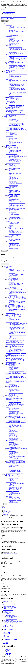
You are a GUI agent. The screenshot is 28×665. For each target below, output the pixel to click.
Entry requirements (10, 97)
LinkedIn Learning (13, 121)
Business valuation (13, 185)
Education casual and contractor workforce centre (16, 32)
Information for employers (15, 76)
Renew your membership (15, 148)
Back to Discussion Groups (7, 507)
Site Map (6, 633)
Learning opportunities (14, 120)
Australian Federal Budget (15, 234)
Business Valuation (13, 138)
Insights (8, 221)
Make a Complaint (10, 639)
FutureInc (11, 226)
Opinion (11, 225)
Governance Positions (14, 43)
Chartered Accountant (14, 98)
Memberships (9, 79)
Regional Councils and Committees (17, 40)
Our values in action (10, 54)
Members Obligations (14, 210)
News (7, 241)
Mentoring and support (11, 195)
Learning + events (7, 116)
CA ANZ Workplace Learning (16, 123)
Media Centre (9, 236)
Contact (6, 636)
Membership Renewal (6, 17)
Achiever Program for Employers (16, 105)
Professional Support (14, 157)
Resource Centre (10, 187)
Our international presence (15, 34)
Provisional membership (11, 103)
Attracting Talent (13, 192)
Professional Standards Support (16, 205)
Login (2, 19)
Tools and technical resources (15, 173)
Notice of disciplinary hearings (16, 53)
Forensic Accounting (14, 139)
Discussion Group (7, 601)
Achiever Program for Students (16, 106)
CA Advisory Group (13, 196)
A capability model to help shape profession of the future (16, 125)
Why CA (8, 72)
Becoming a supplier (14, 35)
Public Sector (12, 200)
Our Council (12, 38)
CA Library (11, 188)
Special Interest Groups (14, 191)
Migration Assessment (16, 17)
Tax (10, 176)
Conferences (12, 133)
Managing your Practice (14, 159)
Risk (10, 137)
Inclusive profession (10, 70)
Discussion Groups (13, 190)
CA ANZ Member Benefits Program (14, 218)
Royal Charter (12, 212)
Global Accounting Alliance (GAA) (17, 65)
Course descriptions (10, 101)
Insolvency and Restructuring (15, 183)
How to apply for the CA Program (14, 99)
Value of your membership (15, 150)
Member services (7, 146)
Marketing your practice (14, 194)
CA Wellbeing (12, 197)
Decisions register (13, 52)
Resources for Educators (14, 78)
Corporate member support (15, 172)
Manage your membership (12, 147)
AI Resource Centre (10, 164)
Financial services (13, 182)
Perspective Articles (13, 223)
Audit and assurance (13, 178)
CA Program (12, 102)
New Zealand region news (15, 245)
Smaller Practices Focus (14, 155)
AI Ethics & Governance (14, 167)
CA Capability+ (12, 119)
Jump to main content (8, 13)
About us (5, 23)
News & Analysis (7, 219)
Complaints (8, 45)
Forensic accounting (13, 186)
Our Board (11, 39)
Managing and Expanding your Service (18, 156)
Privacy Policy (8, 626)
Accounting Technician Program (16, 88)
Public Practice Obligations (15, 217)
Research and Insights (14, 222)
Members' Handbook (14, 209)
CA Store (6, 18)
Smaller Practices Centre (11, 154)
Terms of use (12, 7)
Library (2, 18)
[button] (5, 21)
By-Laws (11, 213)
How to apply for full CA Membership (18, 80)
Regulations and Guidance (15, 216)
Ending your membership (15, 151)
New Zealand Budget (14, 235)
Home (2, 15)
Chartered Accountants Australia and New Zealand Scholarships (15, 114)
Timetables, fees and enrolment (13, 107)
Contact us (23, 17)
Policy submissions (13, 231)
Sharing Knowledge (13, 248)
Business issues (12, 181)
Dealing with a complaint (15, 201)
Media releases (12, 237)
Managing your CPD (11, 145)
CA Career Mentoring (14, 199)
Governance (9, 36)
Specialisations (9, 136)
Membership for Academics (15, 96)
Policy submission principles (15, 232)
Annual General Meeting (14, 41)
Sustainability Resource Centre (13, 163)
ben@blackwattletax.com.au (10, 553)
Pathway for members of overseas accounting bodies (16, 82)
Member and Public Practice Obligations (15, 208)
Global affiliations (10, 63)
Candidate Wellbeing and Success (16, 112)
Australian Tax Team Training (16, 128)
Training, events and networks (16, 170)
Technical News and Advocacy (16, 160)
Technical (8, 174)
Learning (8, 118)
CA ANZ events (13, 134)
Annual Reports (12, 44)
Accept (2, 9)
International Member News (15, 244)
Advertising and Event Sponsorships (14, 62)
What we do (9, 25)
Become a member (7, 71)
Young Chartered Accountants (16, 207)
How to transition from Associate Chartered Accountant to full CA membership (16, 86)
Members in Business (11, 169)
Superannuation (12, 177)
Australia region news (14, 243)
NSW (4, 602)
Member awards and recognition (16, 152)
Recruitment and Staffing (15, 161)
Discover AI (12, 165)
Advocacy (8, 227)
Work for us (12, 30)
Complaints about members (15, 48)
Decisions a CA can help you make (17, 27)
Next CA (11, 94)
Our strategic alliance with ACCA (17, 69)
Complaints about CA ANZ (15, 47)
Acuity (10, 18)
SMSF (10, 141)
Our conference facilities (14, 29)
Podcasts (11, 246)
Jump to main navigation (9, 12)
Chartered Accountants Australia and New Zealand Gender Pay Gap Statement (17, 60)
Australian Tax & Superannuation (14, 127)
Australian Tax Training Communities (17, 129)
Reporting (11, 179)
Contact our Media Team (14, 239)
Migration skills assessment (12, 108)
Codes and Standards (14, 214)
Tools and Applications (14, 168)
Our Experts (12, 240)
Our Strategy (12, 26)
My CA (14, 18)
